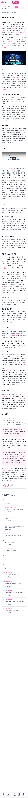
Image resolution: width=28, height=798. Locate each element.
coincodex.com (9, 556)
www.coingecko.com (10, 533)
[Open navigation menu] (25, 2)
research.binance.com (10, 507)
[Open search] (21, 2)
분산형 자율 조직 (13, 335)
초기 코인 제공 (10, 370)
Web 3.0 (7, 42)
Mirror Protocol (19, 420)
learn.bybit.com (9, 524)
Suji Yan (14, 28)
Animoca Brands (17, 398)
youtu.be (7, 565)
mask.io (7, 515)
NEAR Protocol (6, 470)
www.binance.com (9, 500)
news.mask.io (8, 548)
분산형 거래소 (6, 46)
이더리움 (13, 169)
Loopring (20, 439)
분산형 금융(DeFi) (20, 32)
